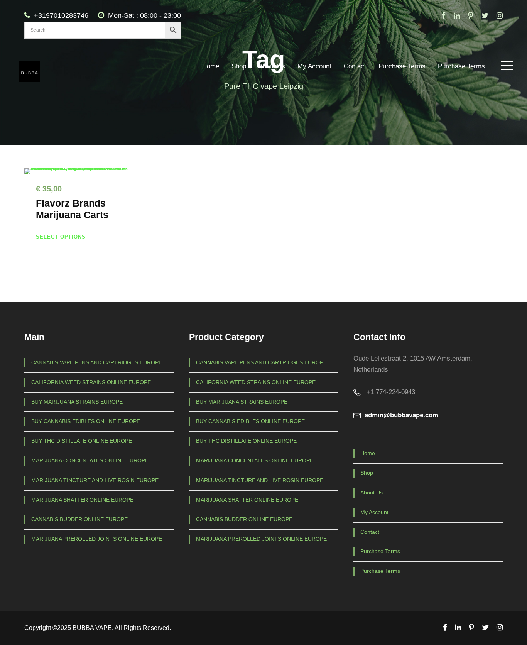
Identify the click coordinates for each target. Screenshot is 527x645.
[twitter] (484, 16)
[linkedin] (457, 16)
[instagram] (500, 16)
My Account (314, 66)
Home (210, 66)
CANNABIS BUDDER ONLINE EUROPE (79, 519)
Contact (355, 66)
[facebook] (443, 16)
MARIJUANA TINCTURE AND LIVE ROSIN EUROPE (95, 480)
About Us (271, 66)
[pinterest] (470, 16)
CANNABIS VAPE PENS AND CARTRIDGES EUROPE (96, 362)
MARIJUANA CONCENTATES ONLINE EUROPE (90, 460)
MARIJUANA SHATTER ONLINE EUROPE (82, 500)
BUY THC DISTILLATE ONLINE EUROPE (81, 441)
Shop (238, 66)
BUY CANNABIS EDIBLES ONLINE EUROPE (85, 421)
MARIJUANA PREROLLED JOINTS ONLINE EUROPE (96, 539)
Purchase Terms (402, 66)
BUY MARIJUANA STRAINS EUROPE (77, 402)
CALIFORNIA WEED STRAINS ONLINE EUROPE (91, 382)
